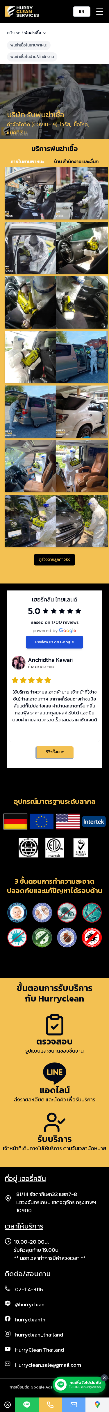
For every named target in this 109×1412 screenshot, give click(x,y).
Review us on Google (54, 642)
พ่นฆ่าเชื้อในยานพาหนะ (28, 45)
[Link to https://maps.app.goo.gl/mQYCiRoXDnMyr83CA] (97, 1404)
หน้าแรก (13, 33)
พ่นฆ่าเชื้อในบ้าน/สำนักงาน (32, 57)
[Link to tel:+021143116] (50, 1404)
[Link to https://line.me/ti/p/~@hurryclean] (27, 1404)
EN (81, 11)
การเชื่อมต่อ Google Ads (31, 1387)
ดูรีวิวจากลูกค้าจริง (54, 559)
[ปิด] (104, 1377)
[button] (99, 11)
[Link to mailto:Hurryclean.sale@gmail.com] (73, 1404)
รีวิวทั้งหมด (55, 752)
